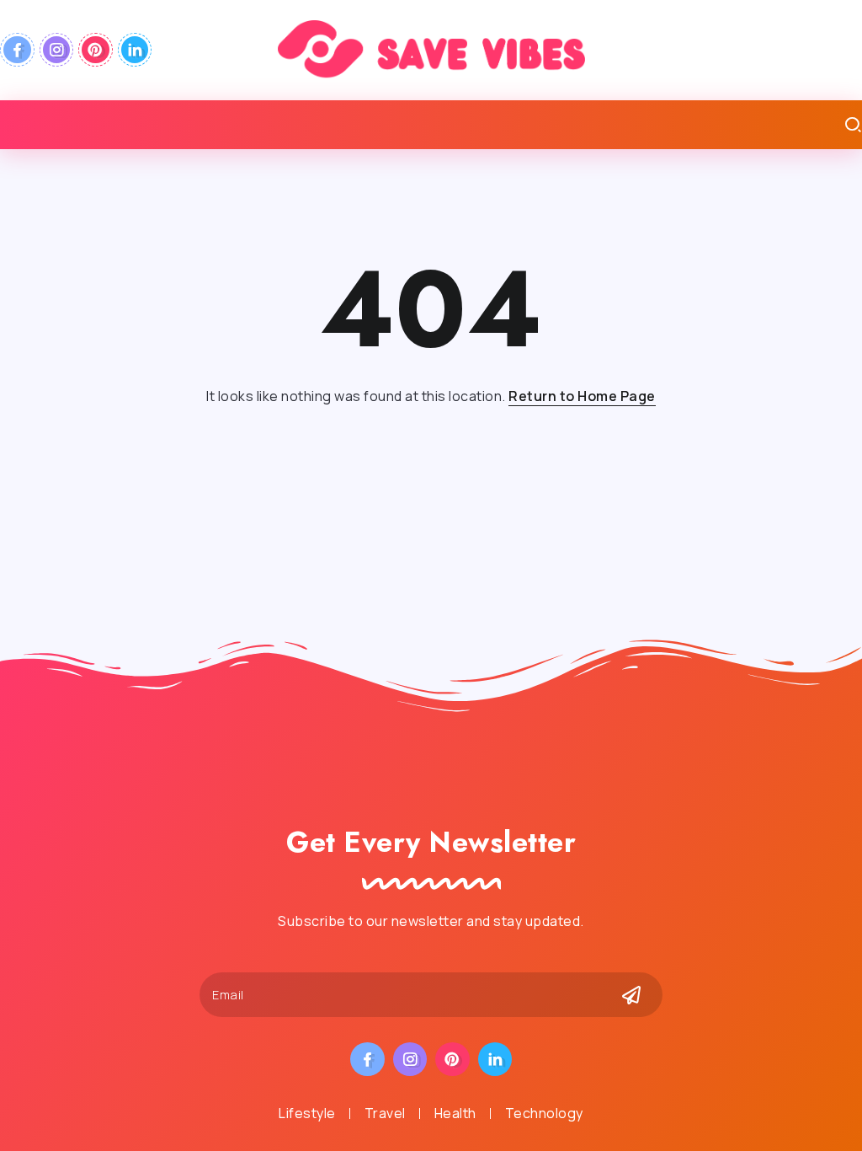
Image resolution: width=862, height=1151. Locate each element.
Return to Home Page (582, 396)
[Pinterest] (95, 50)
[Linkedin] (135, 50)
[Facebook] (17, 50)
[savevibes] (431, 49)
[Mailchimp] (631, 995)
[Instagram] (56, 50)
